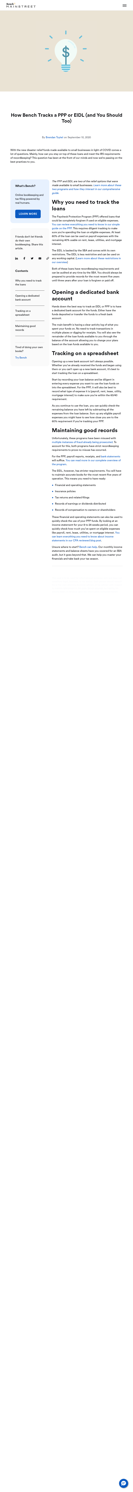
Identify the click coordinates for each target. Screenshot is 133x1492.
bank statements (110, 456)
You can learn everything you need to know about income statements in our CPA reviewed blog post (86, 536)
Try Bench (21, 357)
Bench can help (88, 547)
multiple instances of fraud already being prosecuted (82, 442)
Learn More (28, 214)
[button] (123, 1483)
